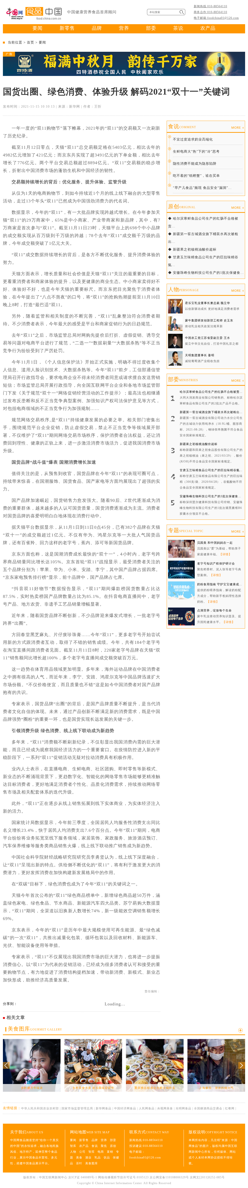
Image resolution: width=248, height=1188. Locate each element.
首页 (30, 42)
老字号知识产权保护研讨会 (216, 563)
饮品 (107, 1157)
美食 (79, 1157)
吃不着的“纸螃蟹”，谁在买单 (196, 176)
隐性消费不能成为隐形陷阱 (195, 163)
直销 (110, 1151)
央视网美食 (165, 1108)
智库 (73, 1146)
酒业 (88, 1157)
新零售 (67, 28)
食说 (182, 126)
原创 (181, 206)
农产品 (208, 28)
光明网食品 (183, 1108)
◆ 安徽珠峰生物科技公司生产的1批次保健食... (206, 273)
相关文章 (16, 1017)
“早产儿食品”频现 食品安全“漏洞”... (202, 188)
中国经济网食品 (125, 1108)
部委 (151, 28)
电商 (101, 1151)
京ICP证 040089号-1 (82, 1177)
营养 (124, 28)
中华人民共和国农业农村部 (40, 1108)
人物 (183, 289)
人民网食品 (147, 1108)
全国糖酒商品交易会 (208, 1108)
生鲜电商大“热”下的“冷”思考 (196, 151)
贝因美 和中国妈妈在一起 (215, 542)
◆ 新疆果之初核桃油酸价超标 (192, 249)
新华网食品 (103, 1108)
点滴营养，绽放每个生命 (214, 610)
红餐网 (229, 1108)
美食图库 (35, 1029)
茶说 (178, 28)
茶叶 (79, 1163)
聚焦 (104, 1146)
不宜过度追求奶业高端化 (193, 139)
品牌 (97, 28)
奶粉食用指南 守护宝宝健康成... (219, 584)
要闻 (37, 28)
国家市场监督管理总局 (77, 1108)
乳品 (97, 1157)
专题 (185, 530)
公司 (82, 1151)
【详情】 (225, 554)
